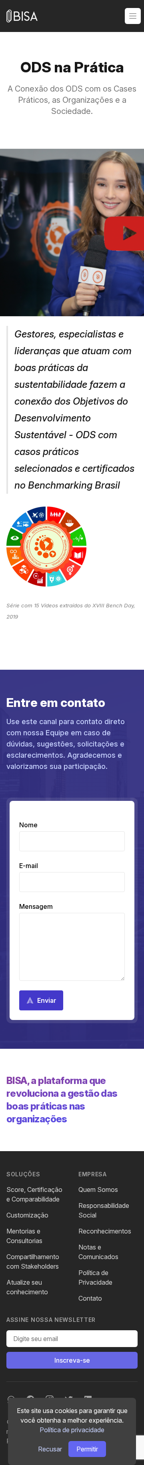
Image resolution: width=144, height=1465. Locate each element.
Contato (90, 1298)
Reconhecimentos (104, 1231)
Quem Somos (98, 1190)
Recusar (50, 1449)
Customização (27, 1215)
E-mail (28, 866)
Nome (28, 825)
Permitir (87, 1449)
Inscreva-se (72, 1360)
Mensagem (36, 906)
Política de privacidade (72, 1430)
